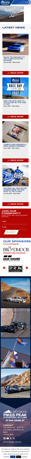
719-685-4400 (8, 434)
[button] (4, 268)
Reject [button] (18, 456)
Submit (11, 232)
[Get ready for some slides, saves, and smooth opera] (15, 323)
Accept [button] (12, 456)
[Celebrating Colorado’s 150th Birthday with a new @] (15, 353)
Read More (24, 456)
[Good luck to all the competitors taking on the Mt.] (15, 292)
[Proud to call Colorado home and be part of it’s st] (15, 383)
